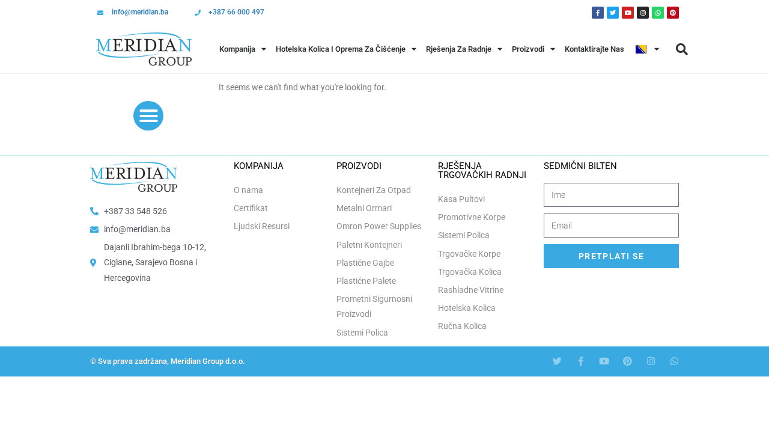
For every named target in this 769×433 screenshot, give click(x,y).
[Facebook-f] (580, 361)
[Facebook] (598, 13)
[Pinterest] (673, 13)
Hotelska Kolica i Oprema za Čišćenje (341, 49)
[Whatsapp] (658, 13)
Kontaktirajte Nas (594, 49)
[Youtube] (628, 13)
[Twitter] (613, 13)
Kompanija (237, 49)
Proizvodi (528, 49)
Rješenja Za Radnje (458, 49)
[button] (682, 49)
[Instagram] (643, 13)
